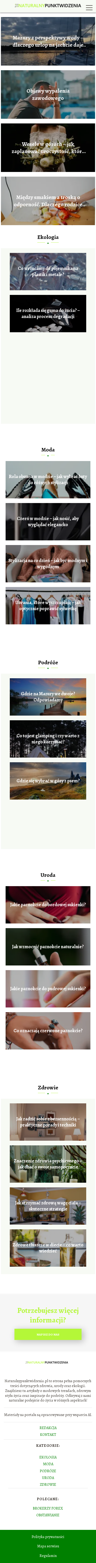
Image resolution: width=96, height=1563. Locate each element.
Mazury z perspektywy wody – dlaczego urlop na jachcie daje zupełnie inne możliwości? (48, 41)
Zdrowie (48, 1087)
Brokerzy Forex (48, 1508)
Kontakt (48, 1434)
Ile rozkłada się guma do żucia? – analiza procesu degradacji (48, 314)
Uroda (48, 875)
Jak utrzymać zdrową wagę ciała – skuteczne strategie (48, 1206)
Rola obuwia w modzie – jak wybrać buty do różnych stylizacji (48, 480)
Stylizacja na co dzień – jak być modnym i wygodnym (47, 564)
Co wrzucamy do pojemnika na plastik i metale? (48, 272)
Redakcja (48, 1427)
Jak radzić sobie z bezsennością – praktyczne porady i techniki (48, 1122)
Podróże (48, 662)
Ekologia (48, 237)
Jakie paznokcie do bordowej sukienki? (48, 905)
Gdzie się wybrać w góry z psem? (48, 781)
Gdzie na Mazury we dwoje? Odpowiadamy (48, 697)
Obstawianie (47, 1515)
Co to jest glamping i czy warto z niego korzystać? (48, 739)
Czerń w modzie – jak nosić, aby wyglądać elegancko (48, 522)
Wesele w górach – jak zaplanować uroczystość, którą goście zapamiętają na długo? (48, 147)
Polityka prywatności (48, 1536)
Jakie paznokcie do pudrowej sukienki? (48, 989)
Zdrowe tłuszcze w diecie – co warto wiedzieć (48, 1248)
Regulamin (48, 1555)
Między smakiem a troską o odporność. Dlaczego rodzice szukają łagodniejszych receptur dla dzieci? (48, 201)
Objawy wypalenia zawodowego (48, 94)
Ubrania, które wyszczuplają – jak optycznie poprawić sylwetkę (48, 606)
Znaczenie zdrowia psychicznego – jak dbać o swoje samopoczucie (48, 1164)
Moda (48, 449)
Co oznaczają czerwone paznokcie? (48, 1031)
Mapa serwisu (48, 1546)
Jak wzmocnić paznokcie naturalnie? (48, 947)
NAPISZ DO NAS (48, 1334)
